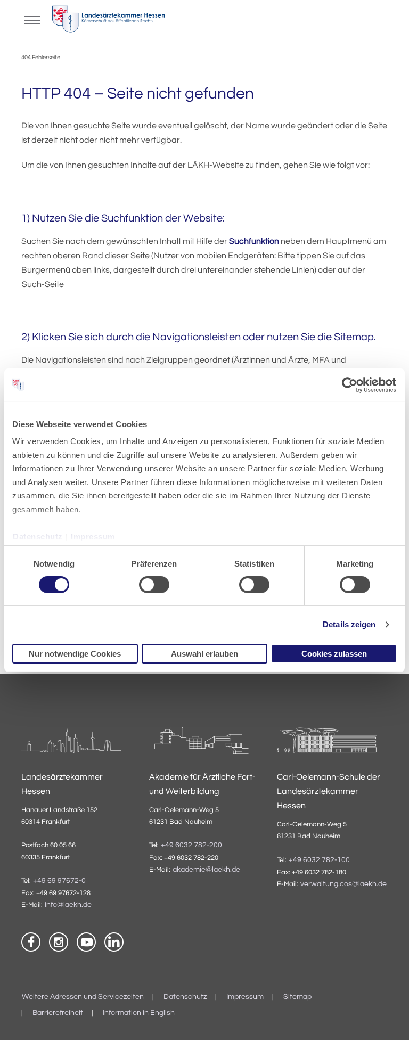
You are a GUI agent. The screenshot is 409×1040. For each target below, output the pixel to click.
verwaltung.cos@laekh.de (343, 884)
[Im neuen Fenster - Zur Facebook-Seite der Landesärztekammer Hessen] (30, 942)
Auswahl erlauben (204, 653)
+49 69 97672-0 (59, 881)
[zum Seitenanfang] (387, 1018)
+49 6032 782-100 (319, 860)
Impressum (93, 536)
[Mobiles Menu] (32, 19)
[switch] (154, 584)
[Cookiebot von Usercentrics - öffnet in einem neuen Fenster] (350, 384)
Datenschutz (38, 536)
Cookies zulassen (334, 653)
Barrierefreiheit (57, 1013)
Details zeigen (349, 624)
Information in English (139, 1013)
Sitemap (297, 997)
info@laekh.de (68, 904)
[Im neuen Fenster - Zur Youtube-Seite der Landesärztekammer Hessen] (86, 942)
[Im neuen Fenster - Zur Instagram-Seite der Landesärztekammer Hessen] (58, 942)
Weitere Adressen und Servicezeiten (83, 997)
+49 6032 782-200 (191, 845)
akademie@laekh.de (206, 869)
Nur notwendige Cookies (75, 653)
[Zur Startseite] (108, 22)
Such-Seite (43, 284)
